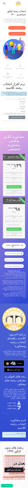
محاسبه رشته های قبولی (17, 117)
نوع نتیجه (23, 111)
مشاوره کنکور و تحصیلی (6, 485)
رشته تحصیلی (22, 101)
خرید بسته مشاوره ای (14, 186)
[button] (4, 3)
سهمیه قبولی (22, 106)
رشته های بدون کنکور (14, 470)
